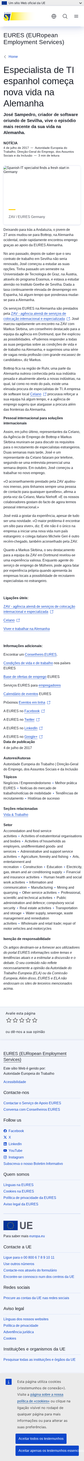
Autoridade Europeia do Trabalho (28, 764)
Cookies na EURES (18, 1191)
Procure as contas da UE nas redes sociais (36, 1298)
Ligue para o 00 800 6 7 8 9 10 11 (28, 1257)
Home (13, 56)
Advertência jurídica (18, 1332)
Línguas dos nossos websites (25, 1319)
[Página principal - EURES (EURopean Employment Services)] (25, 16)
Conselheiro (34, 654)
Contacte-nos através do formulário (30, 1270)
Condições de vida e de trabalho (28, 663)
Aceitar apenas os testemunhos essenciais (49, 1450)
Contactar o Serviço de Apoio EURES (32, 1103)
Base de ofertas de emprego (25, 677)
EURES (50, 654)
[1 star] (9, 1020)
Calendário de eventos (20, 694)
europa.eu (37, 1236)
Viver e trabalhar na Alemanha (26, 629)
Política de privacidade (20, 1325)
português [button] (54, 16)
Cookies (9, 1338)
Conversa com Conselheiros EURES (31, 1109)
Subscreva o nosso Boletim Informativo (33, 1164)
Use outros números (18, 1264)
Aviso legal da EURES (20, 1204)
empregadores (50, 685)
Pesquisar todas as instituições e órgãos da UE (39, 1359)
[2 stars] (12, 1020)
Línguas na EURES (18, 1185)
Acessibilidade (14, 1082)
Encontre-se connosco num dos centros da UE (38, 1277)
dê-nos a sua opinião (28, 1032)
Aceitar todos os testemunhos (41, 1438)
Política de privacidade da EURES (29, 1198)
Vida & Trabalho (15, 814)
